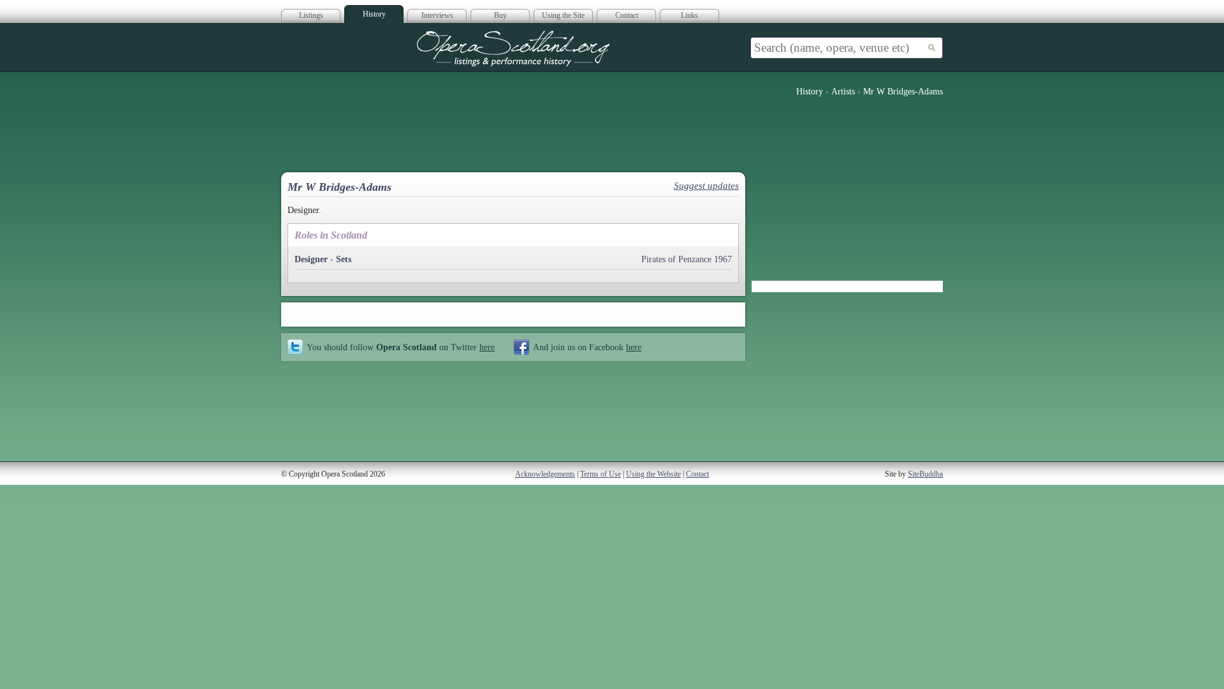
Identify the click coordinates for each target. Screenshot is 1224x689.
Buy (500, 15)
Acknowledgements (545, 474)
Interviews (437, 15)
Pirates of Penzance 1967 (686, 259)
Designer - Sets (323, 259)
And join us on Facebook (587, 347)
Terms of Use (600, 474)
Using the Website (653, 474)
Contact (626, 15)
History (374, 14)
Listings (311, 15)
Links (689, 15)
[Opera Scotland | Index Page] (513, 48)
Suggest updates (706, 186)
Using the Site (563, 15)
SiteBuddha (925, 474)
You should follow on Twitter (401, 347)
